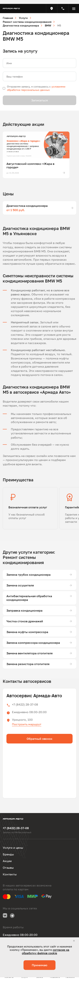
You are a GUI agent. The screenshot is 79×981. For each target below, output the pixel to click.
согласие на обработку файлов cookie (45, 951)
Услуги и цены (13, 847)
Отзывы (8, 867)
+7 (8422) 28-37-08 (25, 704)
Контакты (10, 874)
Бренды (8, 854)
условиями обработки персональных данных (36, 88)
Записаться (39, 100)
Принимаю (39, 965)
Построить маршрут (26, 724)
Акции (7, 861)
